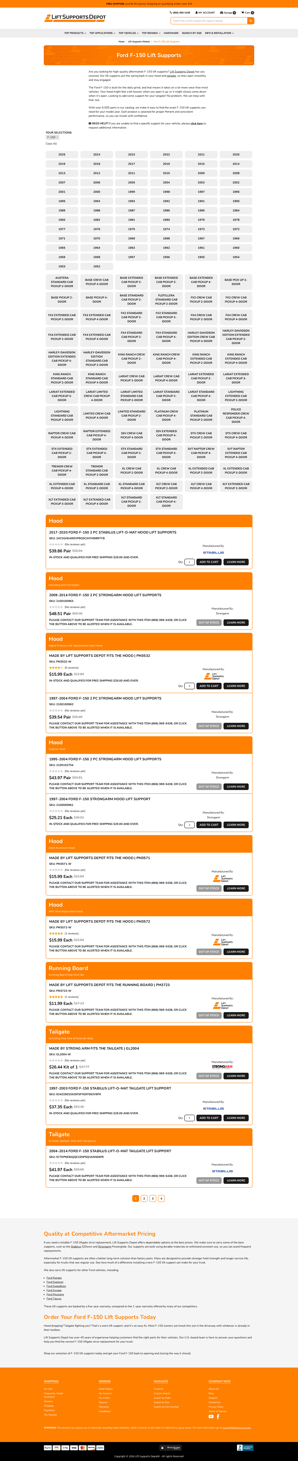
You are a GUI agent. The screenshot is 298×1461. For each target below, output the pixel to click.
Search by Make (162, 1398)
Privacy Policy (216, 1406)
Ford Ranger (54, 1278)
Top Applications (101, 33)
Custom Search (162, 1393)
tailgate (171, 76)
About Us (214, 1389)
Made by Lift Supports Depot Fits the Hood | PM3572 (99, 921)
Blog (211, 1393)
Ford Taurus (54, 1299)
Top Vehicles (127, 33)
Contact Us (215, 1402)
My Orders (104, 1398)
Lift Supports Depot (182, 72)
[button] (228, 13)
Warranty (104, 1406)
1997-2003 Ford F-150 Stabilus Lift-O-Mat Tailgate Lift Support (110, 1088)
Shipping (48, 1405)
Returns (103, 1402)
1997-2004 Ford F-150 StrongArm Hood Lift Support (100, 799)
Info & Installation (218, 33)
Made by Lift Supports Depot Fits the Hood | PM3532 (99, 655)
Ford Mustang (55, 1294)
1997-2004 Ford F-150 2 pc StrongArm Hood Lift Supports (105, 698)
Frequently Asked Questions (53, 1395)
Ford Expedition (56, 1286)
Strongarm (104, 1247)
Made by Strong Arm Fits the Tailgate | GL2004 (94, 1048)
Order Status (106, 1389)
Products (158, 1389)
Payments (49, 1410)
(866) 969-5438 (181, 12)
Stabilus (76, 1247)
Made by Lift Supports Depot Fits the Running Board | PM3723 (109, 985)
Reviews (48, 1401)
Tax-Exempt (50, 1414)
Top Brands (150, 33)
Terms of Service (217, 1411)
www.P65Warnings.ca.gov (237, 1427)
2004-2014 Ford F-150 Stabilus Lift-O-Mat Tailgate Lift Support (110, 1151)
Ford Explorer (55, 1282)
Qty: (180, 562)
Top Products (73, 33)
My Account (206, 12)
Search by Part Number (166, 1406)
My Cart (48, 1389)
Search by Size (192, 33)
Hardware (171, 33)
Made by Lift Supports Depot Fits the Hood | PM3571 (99, 858)
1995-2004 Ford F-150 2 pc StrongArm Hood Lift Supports (105, 759)
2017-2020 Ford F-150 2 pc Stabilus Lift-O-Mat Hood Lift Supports (113, 532)
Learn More (236, 562)
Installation (105, 1411)
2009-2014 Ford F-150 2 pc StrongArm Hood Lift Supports (105, 595)
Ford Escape (54, 1290)
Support (213, 1398)
